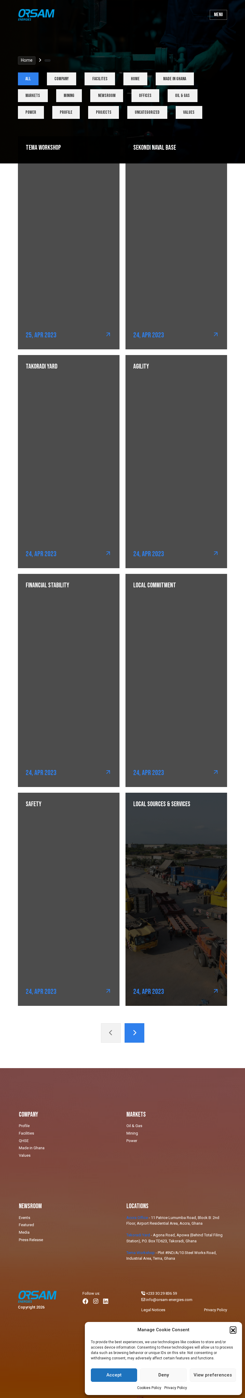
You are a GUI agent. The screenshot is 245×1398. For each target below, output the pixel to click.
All (28, 79)
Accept (114, 1375)
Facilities (26, 1133)
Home (27, 60)
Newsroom (107, 95)
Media (24, 1232)
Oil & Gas (182, 95)
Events (24, 1217)
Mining (69, 95)
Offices (145, 95)
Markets (32, 95)
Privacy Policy (175, 1388)
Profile (66, 112)
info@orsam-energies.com (169, 1299)
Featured (26, 1225)
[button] (233, 1330)
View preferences (213, 1375)
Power (30, 112)
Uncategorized (147, 112)
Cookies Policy (149, 1388)
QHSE (24, 1140)
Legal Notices (153, 1310)
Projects (103, 112)
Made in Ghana (174, 79)
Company (61, 79)
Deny (163, 1375)
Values (189, 112)
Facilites (100, 79)
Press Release (31, 1240)
